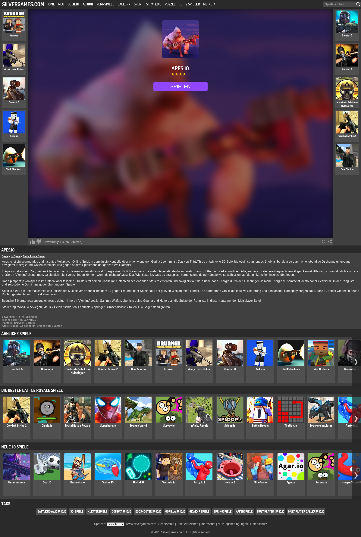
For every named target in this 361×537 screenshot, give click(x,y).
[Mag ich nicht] (38, 241)
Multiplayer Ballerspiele (306, 511)
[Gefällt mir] (32, 241)
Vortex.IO (108, 482)
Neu (61, 4)
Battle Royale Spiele (34, 256)
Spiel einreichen (187, 524)
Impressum (208, 524)
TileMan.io (290, 425)
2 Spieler (193, 4)
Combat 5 (17, 369)
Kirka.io (260, 369)
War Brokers (321, 369)
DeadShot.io (138, 369)
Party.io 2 (199, 482)
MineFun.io (260, 482)
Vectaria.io (168, 482)
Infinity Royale (199, 425)
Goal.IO (47, 482)
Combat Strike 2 (108, 369)
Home (51, 4)
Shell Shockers (291, 369)
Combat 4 (47, 369)
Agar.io (291, 482)
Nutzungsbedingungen (233, 524)
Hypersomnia (16, 482)
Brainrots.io (77, 482)
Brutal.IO (138, 482)
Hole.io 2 (229, 482)
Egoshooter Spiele (148, 511)
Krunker (169, 369)
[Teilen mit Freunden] (330, 241)
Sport (138, 4)
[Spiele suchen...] (358, 4)
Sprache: (100, 524)
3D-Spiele (76, 511)
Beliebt (74, 4)
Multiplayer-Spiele (270, 511)
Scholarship (166, 524)
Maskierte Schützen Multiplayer (77, 371)
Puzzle (170, 4)
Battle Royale (260, 425)
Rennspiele (105, 4)
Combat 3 (230, 369)
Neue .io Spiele (15, 446)
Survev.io (169, 425)
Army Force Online (199, 369)
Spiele (5, 256)
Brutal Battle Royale (77, 425)
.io (180, 4)
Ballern (124, 4)
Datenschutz (258, 524)
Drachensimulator (321, 425)
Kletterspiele (97, 511)
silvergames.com (23, 4)
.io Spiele (15, 256)
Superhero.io (108, 425)
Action (88, 4)
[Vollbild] (323, 241)
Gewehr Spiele (199, 511)
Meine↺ (209, 4)
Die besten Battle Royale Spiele (32, 390)
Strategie (154, 4)
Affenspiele (244, 511)
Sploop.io (229, 425)
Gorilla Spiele (175, 511)
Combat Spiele (121, 511)
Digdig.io (47, 425)
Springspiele (222, 511)
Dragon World (138, 425)
